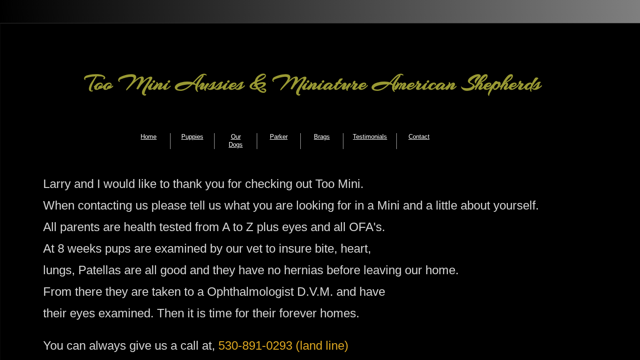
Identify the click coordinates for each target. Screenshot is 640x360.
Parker (279, 136)
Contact (419, 136)
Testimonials (370, 136)
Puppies (192, 136)
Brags (322, 136)
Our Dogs (236, 140)
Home (148, 136)
